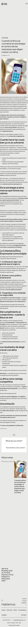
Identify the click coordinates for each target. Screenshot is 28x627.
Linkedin (24, 598)
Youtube (24, 600)
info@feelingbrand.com (19, 620)
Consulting (5, 38)
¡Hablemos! (3, 428)
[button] (15, 448)
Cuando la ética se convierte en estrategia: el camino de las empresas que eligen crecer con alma (20, 486)
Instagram (23, 602)
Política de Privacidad (14, 625)
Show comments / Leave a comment (15, 447)
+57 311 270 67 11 (6, 620)
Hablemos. (9, 604)
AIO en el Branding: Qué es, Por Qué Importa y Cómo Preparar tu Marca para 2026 (7, 575)
